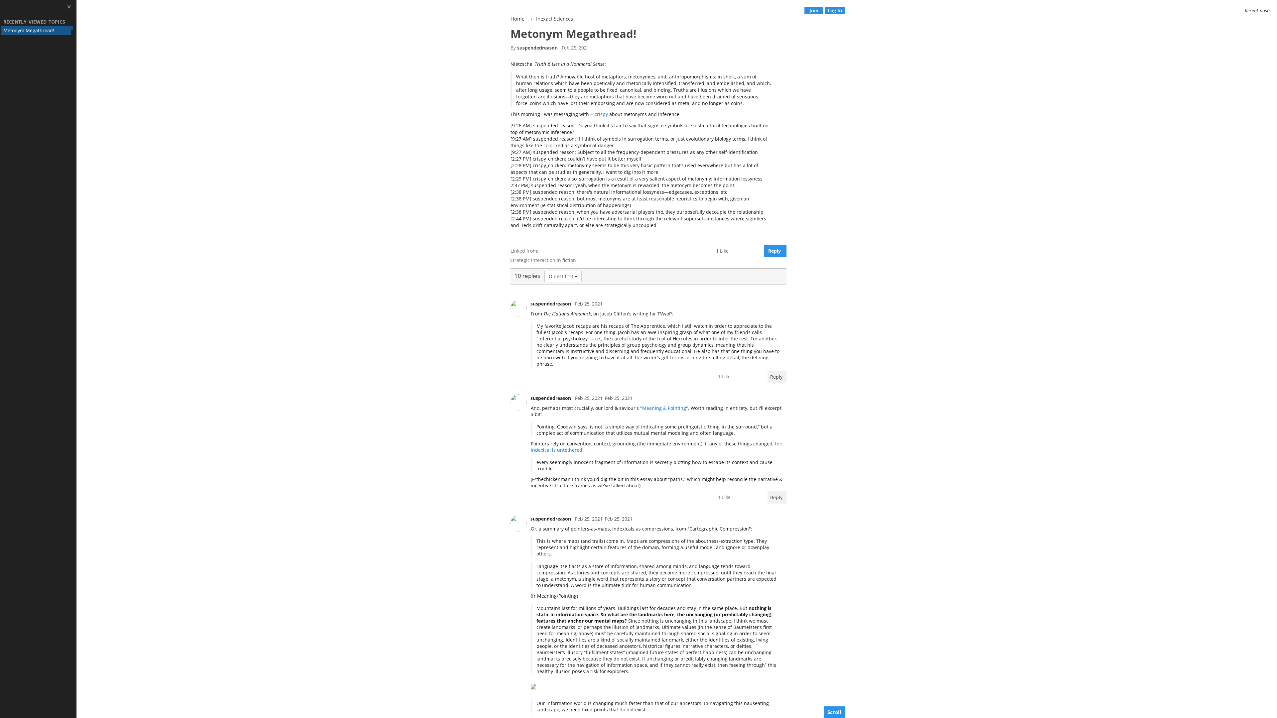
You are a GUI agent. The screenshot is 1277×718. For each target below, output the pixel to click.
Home (517, 18)
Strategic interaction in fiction (543, 260)
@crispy (599, 114)
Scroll (834, 712)
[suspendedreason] (518, 308)
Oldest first (561, 276)
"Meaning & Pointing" (664, 408)
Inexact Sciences (554, 18)
